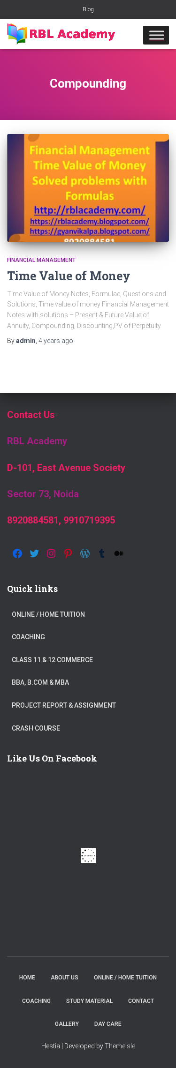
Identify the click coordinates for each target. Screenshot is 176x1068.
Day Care (108, 1024)
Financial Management (41, 260)
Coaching (28, 637)
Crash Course (36, 728)
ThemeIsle (120, 1046)
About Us (64, 977)
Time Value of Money (68, 276)
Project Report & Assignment (64, 705)
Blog (88, 9)
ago (55, 340)
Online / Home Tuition (48, 614)
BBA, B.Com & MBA (40, 682)
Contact (141, 1001)
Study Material (89, 1001)
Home (27, 977)
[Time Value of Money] (88, 188)
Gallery (67, 1024)
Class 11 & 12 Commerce (52, 660)
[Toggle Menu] (156, 34)
